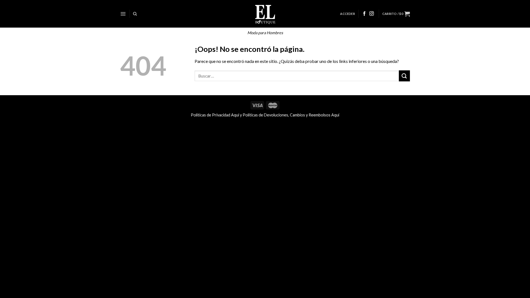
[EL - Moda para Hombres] (265, 14)
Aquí (235, 115)
